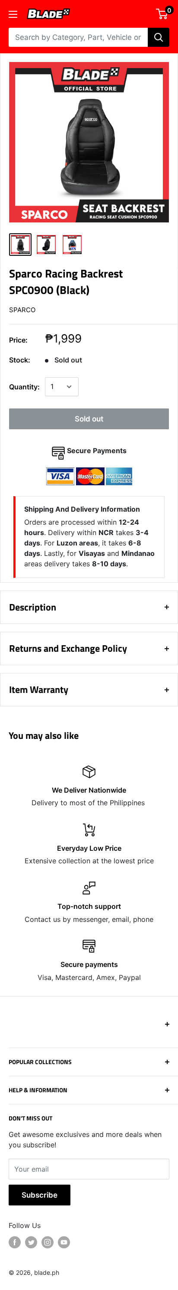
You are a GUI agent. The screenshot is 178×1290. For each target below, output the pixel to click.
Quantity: (24, 386)
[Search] (158, 37)
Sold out (89, 419)
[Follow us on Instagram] (47, 1242)
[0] (162, 14)
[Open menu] (13, 14)
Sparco (22, 310)
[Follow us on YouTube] (64, 1242)
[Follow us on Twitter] (31, 1242)
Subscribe (39, 1195)
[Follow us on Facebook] (15, 1242)
